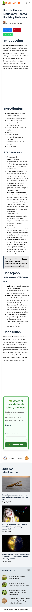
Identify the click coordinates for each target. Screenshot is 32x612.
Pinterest (17, 30)
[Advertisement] (16, 87)
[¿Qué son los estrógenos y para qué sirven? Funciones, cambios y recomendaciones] (16, 513)
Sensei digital (24, 609)
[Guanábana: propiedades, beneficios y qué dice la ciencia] (4, 584)
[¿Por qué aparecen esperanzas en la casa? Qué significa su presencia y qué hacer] (16, 484)
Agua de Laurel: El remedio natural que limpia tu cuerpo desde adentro (18, 592)
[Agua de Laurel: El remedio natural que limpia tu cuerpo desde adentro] (4, 592)
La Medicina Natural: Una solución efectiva (17, 577)
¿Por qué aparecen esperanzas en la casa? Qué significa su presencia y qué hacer (15, 497)
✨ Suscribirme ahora (16, 445)
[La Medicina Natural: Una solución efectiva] (4, 577)
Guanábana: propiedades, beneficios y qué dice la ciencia (19, 585)
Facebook (8, 30)
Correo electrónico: (12, 434)
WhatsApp (8, 34)
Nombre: (8, 425)
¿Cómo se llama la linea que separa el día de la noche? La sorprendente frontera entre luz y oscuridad (16, 557)
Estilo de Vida (18, 24)
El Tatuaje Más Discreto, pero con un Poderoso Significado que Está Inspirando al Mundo (19, 601)
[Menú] (29, 3)
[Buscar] (26, 3)
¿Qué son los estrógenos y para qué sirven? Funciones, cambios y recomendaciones (14, 527)
